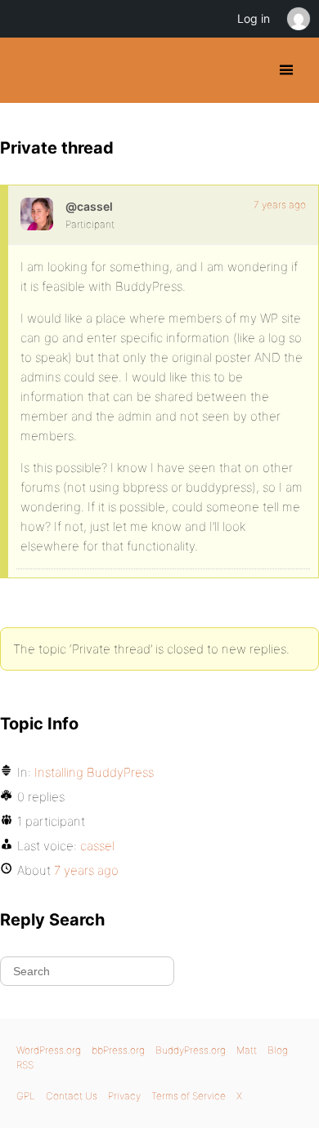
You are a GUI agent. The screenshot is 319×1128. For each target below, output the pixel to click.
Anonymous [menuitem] (297, 19)
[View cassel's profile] (36, 214)
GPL (25, 1096)
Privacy (124, 1096)
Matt (246, 1050)
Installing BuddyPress (94, 772)
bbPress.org (118, 1050)
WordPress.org (48, 1050)
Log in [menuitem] (253, 18)
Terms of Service (188, 1096)
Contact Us (71, 1096)
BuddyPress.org (26, 70)
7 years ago (280, 204)
